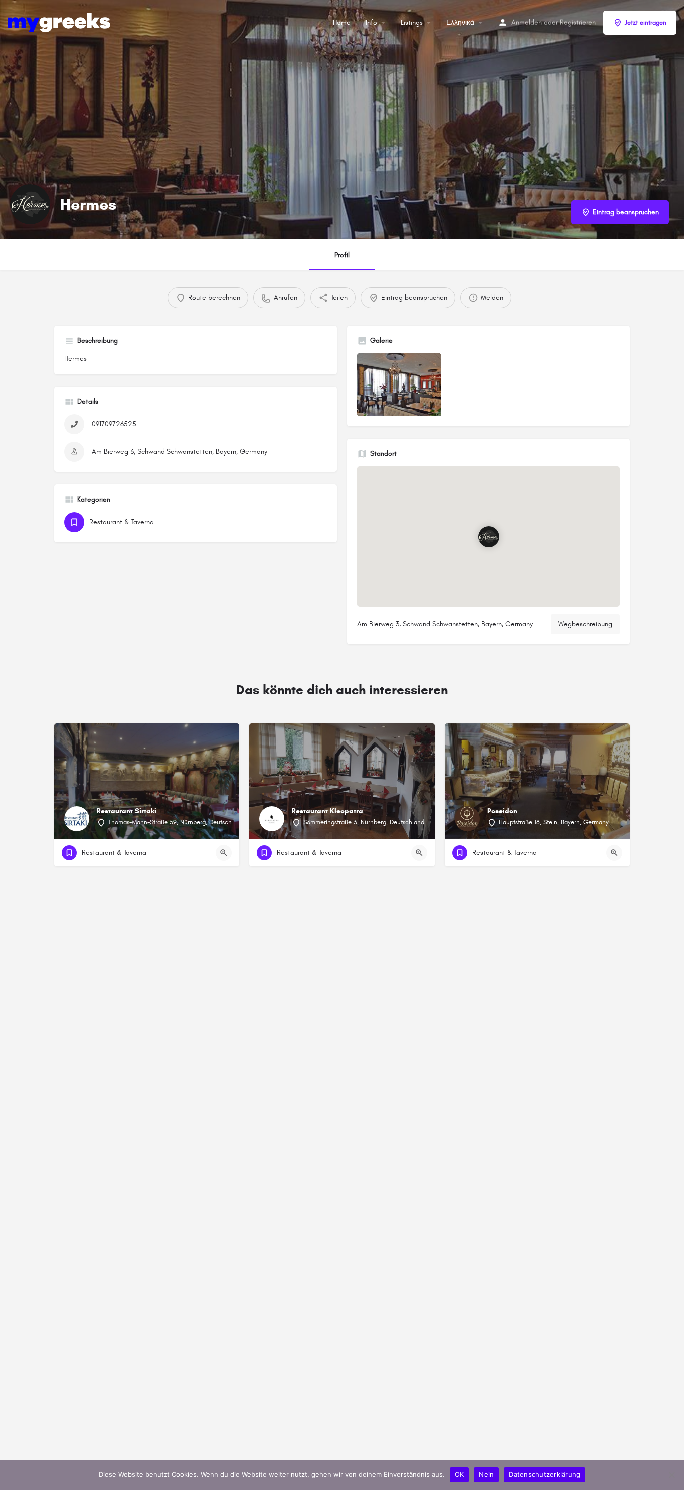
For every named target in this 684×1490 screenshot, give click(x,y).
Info (371, 22)
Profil (342, 255)
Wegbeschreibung (585, 624)
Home (342, 22)
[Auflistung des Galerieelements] (399, 384)
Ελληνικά (460, 22)
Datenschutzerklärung (544, 1474)
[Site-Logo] (60, 22)
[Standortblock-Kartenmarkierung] (488, 537)
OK (459, 1474)
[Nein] (671, 1475)
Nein (486, 1474)
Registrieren (578, 22)
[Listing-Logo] (30, 204)
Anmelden (526, 22)
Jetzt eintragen (645, 23)
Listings (412, 22)
